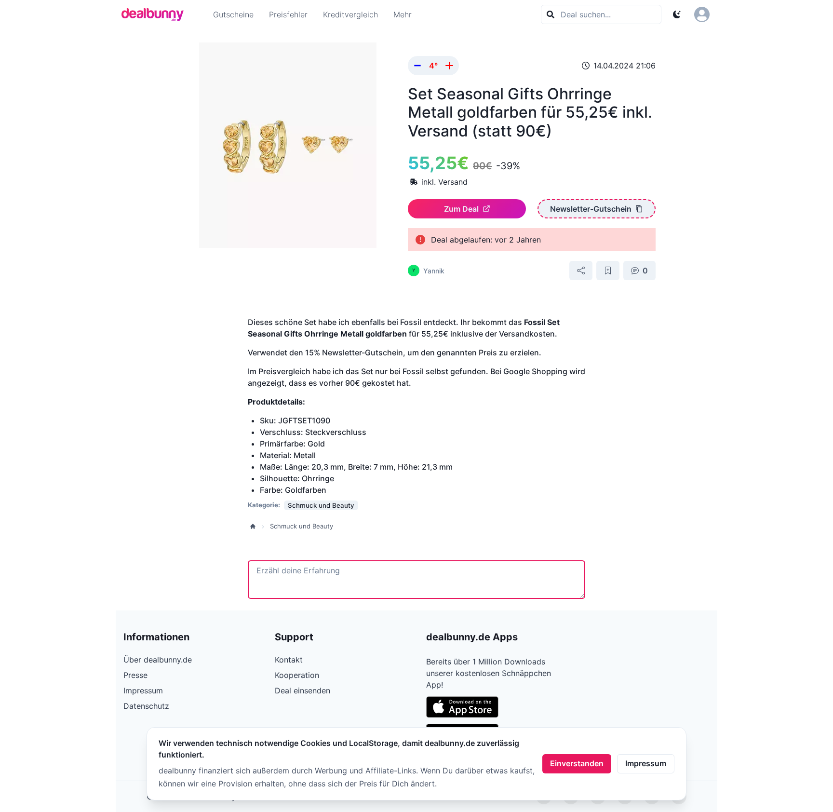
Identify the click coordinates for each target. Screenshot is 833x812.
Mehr (402, 14)
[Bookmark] (607, 270)
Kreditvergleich (350, 14)
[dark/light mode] (676, 14)
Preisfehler (288, 14)
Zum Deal (461, 209)
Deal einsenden (302, 690)
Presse (135, 675)
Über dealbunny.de (157, 659)
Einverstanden (577, 763)
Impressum (645, 763)
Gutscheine (233, 14)
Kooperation (297, 675)
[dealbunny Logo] (155, 14)
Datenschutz (146, 706)
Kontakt (289, 659)
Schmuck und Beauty (301, 526)
